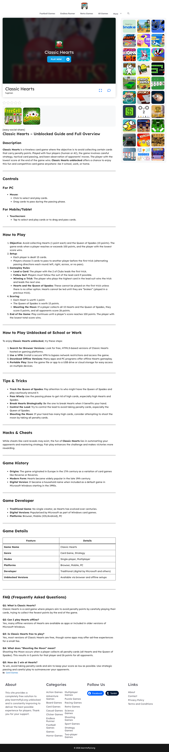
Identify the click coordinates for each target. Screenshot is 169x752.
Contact (132, 696)
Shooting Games (70, 718)
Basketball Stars (143, 129)
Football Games (47, 13)
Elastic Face (157, 100)
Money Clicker (129, 114)
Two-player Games (71, 736)
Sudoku (143, 159)
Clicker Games (54, 714)
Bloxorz (144, 102)
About (131, 692)
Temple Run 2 (158, 114)
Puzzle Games (73, 698)
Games (50, 731)
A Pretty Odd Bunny (143, 58)
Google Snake (129, 29)
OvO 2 (144, 116)
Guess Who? (129, 100)
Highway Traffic (129, 143)
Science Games (69, 712)
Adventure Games (52, 697)
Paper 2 (143, 45)
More (115, 14)
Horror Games (54, 735)
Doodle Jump (143, 72)
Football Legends (158, 43)
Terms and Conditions (140, 703)
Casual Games (54, 710)
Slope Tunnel (157, 129)
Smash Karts (129, 43)
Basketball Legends (157, 157)
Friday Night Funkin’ (129, 56)
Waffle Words (158, 143)
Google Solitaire (157, 86)
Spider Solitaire (129, 157)
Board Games (54, 702)
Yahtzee (144, 144)
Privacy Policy (136, 700)
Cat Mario (129, 73)
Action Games (54, 692)
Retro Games (86, 13)
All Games (103, 13)
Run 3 (158, 31)
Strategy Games (70, 729)
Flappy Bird (129, 129)
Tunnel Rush (157, 58)
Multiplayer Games (71, 693)
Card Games (12, 672)
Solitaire (31, 122)
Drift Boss (144, 87)
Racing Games (73, 702)
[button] (128, 13)
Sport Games (72, 723)
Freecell (13, 122)
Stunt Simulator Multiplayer (129, 84)
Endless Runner (67, 13)
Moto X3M (144, 31)
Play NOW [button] (56, 59)
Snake (158, 73)
